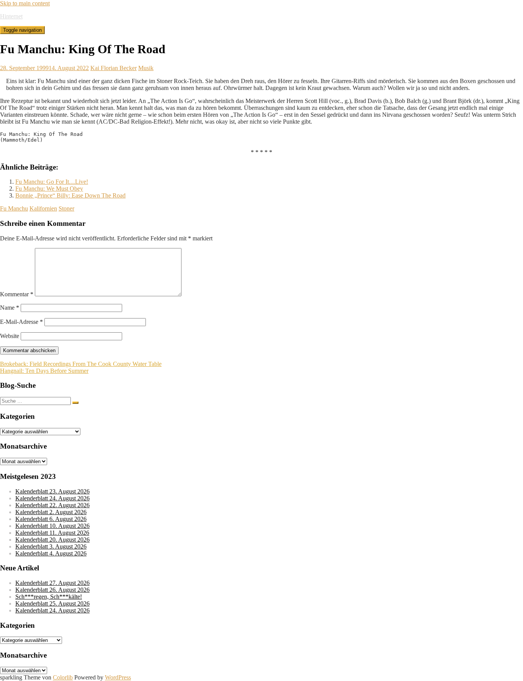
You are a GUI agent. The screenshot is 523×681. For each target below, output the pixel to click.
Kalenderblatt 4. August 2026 (51, 553)
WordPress (118, 677)
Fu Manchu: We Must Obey (49, 188)
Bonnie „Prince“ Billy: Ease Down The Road (70, 195)
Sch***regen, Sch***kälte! (48, 596)
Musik (146, 68)
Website (9, 336)
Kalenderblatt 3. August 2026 (51, 546)
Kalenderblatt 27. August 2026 (52, 583)
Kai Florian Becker (113, 68)
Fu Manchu (14, 208)
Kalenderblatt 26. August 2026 (52, 589)
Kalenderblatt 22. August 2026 (52, 505)
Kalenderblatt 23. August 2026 (52, 491)
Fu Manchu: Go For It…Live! (51, 181)
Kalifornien (43, 208)
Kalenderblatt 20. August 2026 (52, 539)
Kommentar (16, 294)
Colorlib (63, 677)
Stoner (66, 208)
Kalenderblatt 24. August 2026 (52, 498)
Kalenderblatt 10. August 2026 (52, 526)
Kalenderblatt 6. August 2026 (51, 519)
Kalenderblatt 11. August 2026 (52, 532)
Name (9, 307)
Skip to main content (25, 3)
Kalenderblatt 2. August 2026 (51, 512)
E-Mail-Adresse (21, 321)
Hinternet (11, 16)
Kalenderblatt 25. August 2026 (52, 603)
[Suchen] (75, 403)
